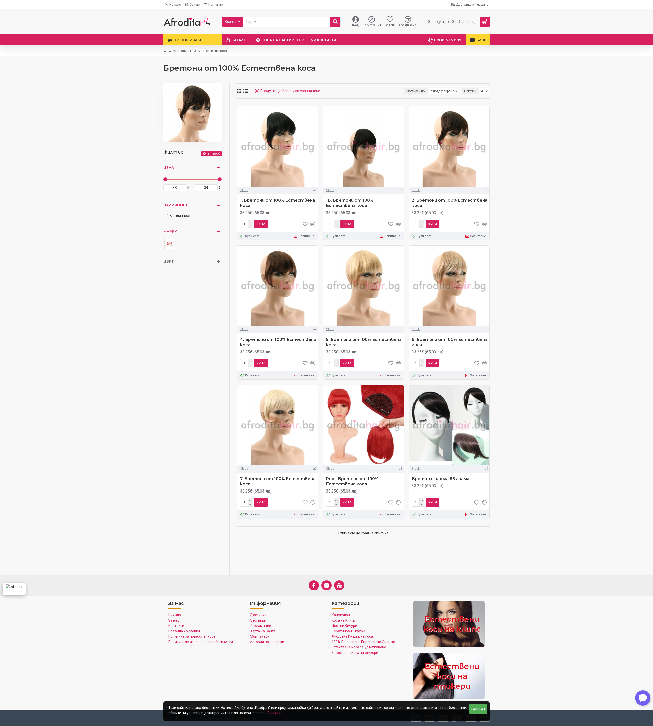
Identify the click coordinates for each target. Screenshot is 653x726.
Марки (170, 231)
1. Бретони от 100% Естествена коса (277, 203)
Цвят (168, 261)
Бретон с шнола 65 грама (440, 478)
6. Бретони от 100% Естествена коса (450, 342)
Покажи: (470, 91)
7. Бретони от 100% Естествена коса (278, 481)
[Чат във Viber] (642, 698)
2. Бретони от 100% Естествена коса (449, 203)
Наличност (175, 205)
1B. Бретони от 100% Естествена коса (349, 203)
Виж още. (275, 713)
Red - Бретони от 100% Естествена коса (352, 481)
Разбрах (478, 709)
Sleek (244, 190)
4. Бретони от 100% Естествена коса (278, 342)
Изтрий (213, 153)
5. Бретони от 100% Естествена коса (364, 342)
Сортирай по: (416, 91)
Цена (168, 167)
